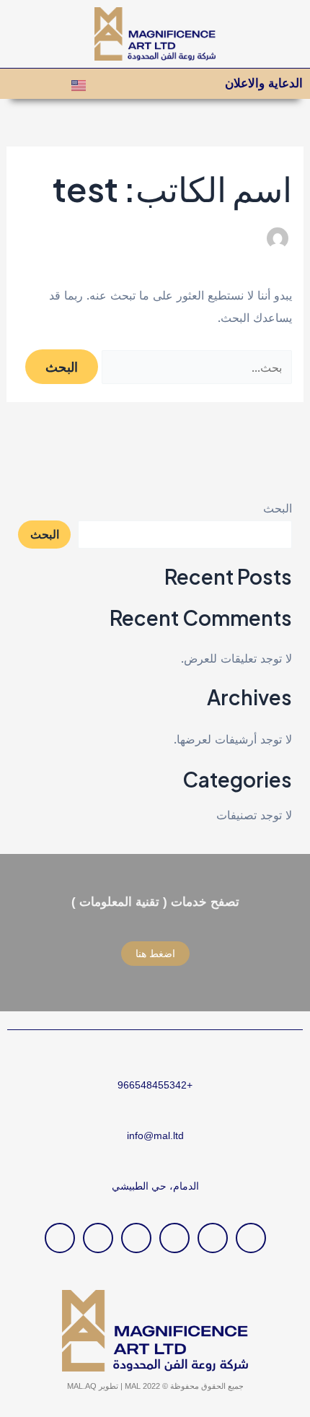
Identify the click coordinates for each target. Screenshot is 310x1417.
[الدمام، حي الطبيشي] (155, 1164)
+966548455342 (155, 1085)
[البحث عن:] (195, 367)
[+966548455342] (155, 1063)
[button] (14, 84)
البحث (277, 508)
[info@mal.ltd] (155, 1113)
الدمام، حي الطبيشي (155, 1186)
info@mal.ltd (155, 1135)
